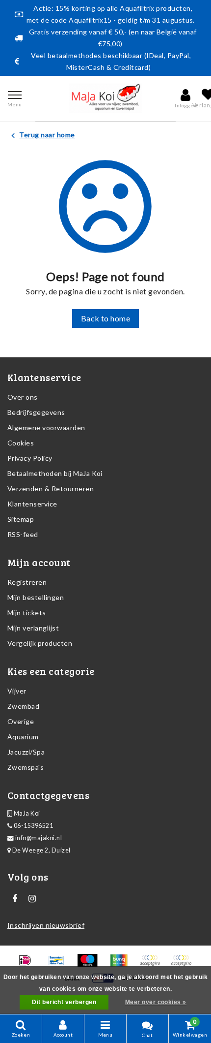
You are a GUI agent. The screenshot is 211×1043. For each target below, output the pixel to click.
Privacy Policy (30, 458)
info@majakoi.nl (38, 838)
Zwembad (23, 706)
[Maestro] (90, 964)
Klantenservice (32, 504)
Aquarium (23, 736)
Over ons (22, 397)
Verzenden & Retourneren (50, 488)
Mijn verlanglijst (33, 628)
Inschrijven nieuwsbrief (45, 925)
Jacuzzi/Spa (26, 752)
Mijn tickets (26, 612)
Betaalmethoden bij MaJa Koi (55, 473)
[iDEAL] (28, 964)
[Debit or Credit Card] (183, 964)
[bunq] (121, 964)
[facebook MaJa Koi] (14, 899)
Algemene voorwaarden (46, 427)
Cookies (20, 443)
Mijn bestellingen (35, 597)
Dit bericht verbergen (64, 1002)
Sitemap (20, 519)
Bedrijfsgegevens (36, 412)
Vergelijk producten (39, 643)
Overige (20, 721)
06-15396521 (32, 825)
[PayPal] (152, 964)
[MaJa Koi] (105, 98)
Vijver (16, 691)
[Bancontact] (59, 964)
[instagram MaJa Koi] (32, 899)
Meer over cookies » (155, 1002)
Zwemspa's (25, 767)
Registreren (27, 582)
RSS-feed (22, 534)
